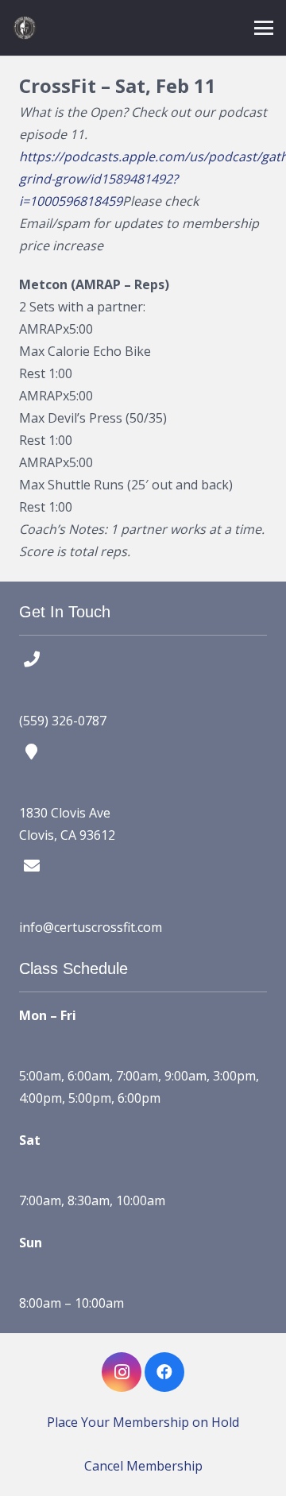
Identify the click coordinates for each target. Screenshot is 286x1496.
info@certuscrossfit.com (90, 927)
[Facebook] (164, 1372)
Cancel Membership (143, 1466)
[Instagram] (121, 1372)
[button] (264, 27)
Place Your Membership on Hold (143, 1422)
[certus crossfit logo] (25, 28)
